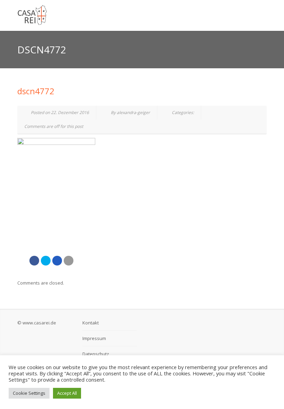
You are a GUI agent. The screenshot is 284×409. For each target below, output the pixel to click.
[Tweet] (46, 261)
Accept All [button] (67, 393)
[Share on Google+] (57, 261)
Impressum (94, 338)
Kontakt (90, 323)
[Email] (68, 261)
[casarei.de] (98, 15)
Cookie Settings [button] (29, 393)
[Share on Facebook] (34, 261)
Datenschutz (95, 354)
